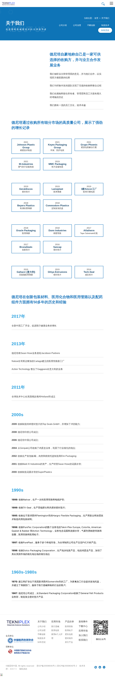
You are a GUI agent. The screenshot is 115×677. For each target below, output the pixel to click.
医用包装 (55, 630)
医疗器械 (55, 626)
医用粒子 (69, 630)
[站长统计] (1, 675)
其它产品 (69, 642)
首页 (96, 18)
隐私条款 (23, 669)
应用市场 (55, 621)
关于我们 (105, 18)
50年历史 (105, 30)
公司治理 (77, 25)
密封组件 (69, 638)
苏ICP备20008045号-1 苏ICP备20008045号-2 (57, 666)
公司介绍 (63, 25)
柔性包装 (69, 634)
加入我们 (83, 635)
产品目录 (69, 621)
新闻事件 (83, 621)
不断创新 (91, 25)
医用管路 (69, 626)
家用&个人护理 (56, 636)
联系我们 (83, 640)
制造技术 (105, 25)
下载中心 (83, 626)
